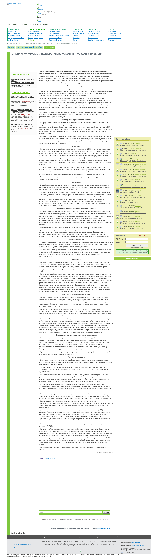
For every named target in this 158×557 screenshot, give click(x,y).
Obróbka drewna (37, 29)
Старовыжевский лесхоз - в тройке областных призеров (22, 125)
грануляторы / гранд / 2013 (129, 202)
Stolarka (31, 40)
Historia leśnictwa (14, 33)
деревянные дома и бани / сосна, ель (132, 181)
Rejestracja (142, 235)
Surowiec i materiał (55, 38)
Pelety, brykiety (78, 31)
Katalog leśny (95, 29)
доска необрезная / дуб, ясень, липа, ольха (134, 166)
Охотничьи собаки (114, 38)
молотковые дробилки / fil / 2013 (130, 192)
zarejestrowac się (126, 252)
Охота (111, 29)
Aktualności (12, 25)
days (135, 185)
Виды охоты (112, 31)
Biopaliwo (78, 29)
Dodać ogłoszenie (47, 11)
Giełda (33, 25)
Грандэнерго (138, 143)
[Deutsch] (38, 20)
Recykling (76, 38)
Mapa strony (17, 547)
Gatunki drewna (60, 537)
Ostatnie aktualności (21, 74)
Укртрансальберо (26, 101)
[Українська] (38, 8)
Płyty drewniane (54, 33)
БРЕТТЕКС (138, 206)
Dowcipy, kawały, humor (96, 40)
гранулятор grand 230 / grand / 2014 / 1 (133, 145)
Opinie (44, 14)
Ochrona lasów (13, 40)
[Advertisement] (52, 62)
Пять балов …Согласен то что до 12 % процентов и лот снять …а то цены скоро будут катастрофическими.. (23, 104)
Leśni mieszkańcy (14, 35)
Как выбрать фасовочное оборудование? (20, 85)
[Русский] (38, 4)
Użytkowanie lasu (34, 31)
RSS (15, 549)
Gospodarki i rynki (94, 35)
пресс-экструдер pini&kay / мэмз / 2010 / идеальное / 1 (138, 161)
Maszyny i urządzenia (35, 38)
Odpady (75, 35)
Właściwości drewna (35, 33)
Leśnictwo (14, 29)
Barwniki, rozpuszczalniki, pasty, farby (29, 47)
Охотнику (111, 40)
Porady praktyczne (94, 31)
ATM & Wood (24, 128)
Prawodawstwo (93, 38)
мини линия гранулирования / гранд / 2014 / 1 (135, 155)
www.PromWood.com (104, 528)
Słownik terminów (93, 33)
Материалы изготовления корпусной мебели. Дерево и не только (22, 79)
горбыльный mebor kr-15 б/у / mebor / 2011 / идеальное (138, 228)
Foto (39, 25)
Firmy (45, 25)
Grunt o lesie (12, 31)
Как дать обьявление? (48, 12)
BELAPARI (137, 179)
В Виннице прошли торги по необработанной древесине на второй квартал (22, 98)
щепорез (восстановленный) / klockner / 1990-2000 (137, 197)
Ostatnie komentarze (21, 93)
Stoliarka (11, 47)
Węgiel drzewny (78, 33)
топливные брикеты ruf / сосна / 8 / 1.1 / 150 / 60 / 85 (137, 208)
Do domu (9, 43)
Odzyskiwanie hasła (137, 247)
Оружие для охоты (114, 33)
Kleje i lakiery (33, 43)
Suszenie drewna (34, 35)
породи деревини (50, 458)
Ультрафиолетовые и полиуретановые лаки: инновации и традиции (57, 43)
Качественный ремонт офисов (22, 83)
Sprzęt (75, 40)
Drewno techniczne (55, 40)
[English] (38, 12)
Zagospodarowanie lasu (16, 38)
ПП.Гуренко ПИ (25, 115)
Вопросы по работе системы (22, 544)
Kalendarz (24, 25)
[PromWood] (84, 551)
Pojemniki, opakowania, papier (59, 35)
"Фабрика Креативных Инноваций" (143, 164)
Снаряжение (112, 35)
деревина (41, 458)
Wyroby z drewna (58, 29)
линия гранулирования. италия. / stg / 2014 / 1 (135, 150)
